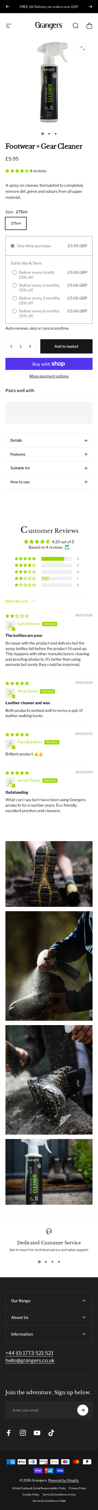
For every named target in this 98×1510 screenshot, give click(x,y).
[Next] (90, 6)
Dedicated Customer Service (49, 1243)
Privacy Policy (77, 1488)
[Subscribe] (82, 1410)
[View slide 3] (52, 1261)
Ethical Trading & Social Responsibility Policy (39, 1488)
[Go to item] (42, 133)
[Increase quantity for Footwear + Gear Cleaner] (30, 346)
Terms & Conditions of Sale (49, 1500)
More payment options (49, 376)
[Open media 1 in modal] (82, 48)
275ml (16, 223)
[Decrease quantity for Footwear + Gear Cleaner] (11, 346)
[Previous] (8, 6)
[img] (17, 616)
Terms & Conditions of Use (59, 1494)
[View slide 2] (45, 1261)
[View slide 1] (39, 1261)
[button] (17, 170)
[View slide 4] (59, 1261)
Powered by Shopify (63, 1480)
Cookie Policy (31, 1494)
